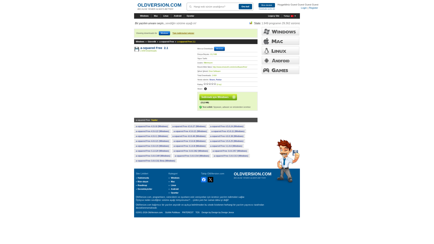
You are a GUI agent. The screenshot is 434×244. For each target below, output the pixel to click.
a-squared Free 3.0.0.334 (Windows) (192, 156)
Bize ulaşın (143, 181)
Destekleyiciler (145, 189)
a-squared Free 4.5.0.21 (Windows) (190, 131)
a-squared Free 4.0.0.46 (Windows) (189, 136)
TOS (197, 212)
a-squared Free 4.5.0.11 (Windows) (227, 131)
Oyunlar (190, 16)
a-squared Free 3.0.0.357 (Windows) (230, 151)
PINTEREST (187, 212)
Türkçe (287, 16)
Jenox (231, 212)
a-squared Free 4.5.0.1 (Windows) (152, 136)
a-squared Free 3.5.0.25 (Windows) (226, 141)
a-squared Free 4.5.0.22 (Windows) (152, 131)
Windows (144, 16)
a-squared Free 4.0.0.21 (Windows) (152, 141)
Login (304, 7)
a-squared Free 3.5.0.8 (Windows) (190, 141)
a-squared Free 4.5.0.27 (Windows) (189, 126)
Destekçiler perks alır (267, 9)
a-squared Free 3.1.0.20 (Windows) (152, 151)
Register (313, 7)
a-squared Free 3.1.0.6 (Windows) (226, 146)
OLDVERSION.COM (159, 5)
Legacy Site (273, 16)
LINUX (280, 50)
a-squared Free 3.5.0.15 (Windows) (152, 146)
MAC (280, 41)
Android (177, 16)
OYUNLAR (280, 70)
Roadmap (142, 185)
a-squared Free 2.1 (154, 48)
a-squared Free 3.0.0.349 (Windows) (153, 156)
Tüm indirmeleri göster (183, 33)
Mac (156, 16)
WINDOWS (280, 31)
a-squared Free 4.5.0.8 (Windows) (152, 126)
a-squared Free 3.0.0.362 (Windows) (191, 151)
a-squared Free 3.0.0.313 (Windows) (231, 156)
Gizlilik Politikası (172, 212)
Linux (166, 16)
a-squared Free (166, 41)
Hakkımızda (143, 178)
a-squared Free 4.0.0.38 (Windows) (226, 136)
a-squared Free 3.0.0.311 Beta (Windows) (155, 161)
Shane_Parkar (215, 80)
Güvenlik (152, 41)
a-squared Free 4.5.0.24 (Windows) (226, 126)
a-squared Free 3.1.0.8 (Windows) (190, 146)
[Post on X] (205, 88)
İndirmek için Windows (215, 97)
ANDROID (280, 60)
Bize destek (266, 5)
